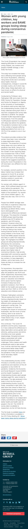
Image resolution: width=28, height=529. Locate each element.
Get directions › (7, 494)
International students (9, 475)
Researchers (6, 469)
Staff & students (7, 465)
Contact (17, 526)
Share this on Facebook (1, 437)
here (20, 412)
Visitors (5, 463)
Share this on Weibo (14, 438)
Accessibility (13, 523)
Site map (6, 523)
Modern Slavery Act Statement (11, 525)
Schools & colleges (8, 467)
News (3, 7)
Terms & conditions (8, 526)
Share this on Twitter (9, 438)
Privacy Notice (20, 523)
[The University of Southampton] (14, 2)
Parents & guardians (8, 473)
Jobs (21, 526)
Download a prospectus (14, 513)
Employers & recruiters (9, 471)
